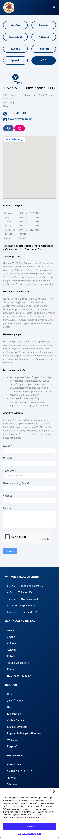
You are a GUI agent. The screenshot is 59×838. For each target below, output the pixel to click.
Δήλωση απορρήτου (29, 833)
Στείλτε (10, 551)
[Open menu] (54, 7)
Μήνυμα (8, 508)
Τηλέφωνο (9, 470)
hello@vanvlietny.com (20, 119)
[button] (54, 791)
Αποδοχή (29, 826)
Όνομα (7, 445)
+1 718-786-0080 (17, 113)
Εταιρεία (8, 458)
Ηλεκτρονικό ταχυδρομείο (17, 483)
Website (7, 495)
